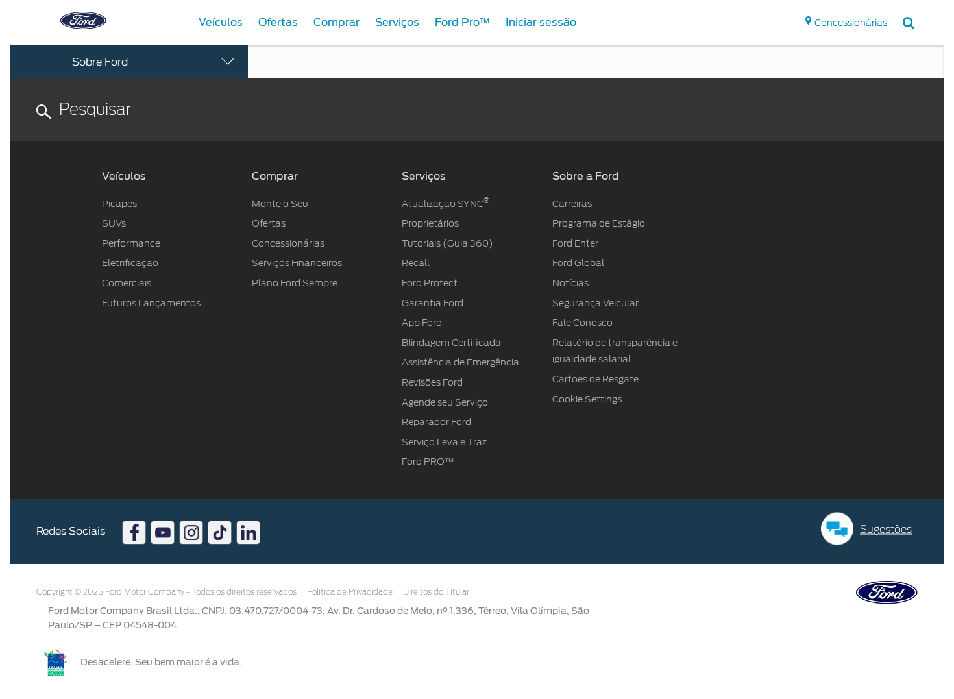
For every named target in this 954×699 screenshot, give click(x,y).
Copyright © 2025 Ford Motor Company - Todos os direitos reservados (166, 592)
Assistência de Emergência (460, 362)
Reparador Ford (436, 422)
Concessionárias (288, 243)
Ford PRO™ (428, 461)
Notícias (570, 283)
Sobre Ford (100, 62)
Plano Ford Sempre (294, 283)
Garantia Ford (432, 303)
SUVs (114, 223)
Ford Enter (575, 243)
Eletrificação (130, 263)
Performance (131, 243)
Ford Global (578, 263)
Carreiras (572, 204)
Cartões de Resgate (595, 379)
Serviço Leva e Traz (444, 442)
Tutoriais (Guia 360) (447, 243)
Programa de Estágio (598, 223)
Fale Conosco (582, 322)
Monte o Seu (280, 204)
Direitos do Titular (436, 592)
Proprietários (430, 223)
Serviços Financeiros (297, 263)
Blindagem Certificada (451, 342)
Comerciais (126, 283)
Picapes (119, 204)
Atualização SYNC (445, 204)
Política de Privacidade (350, 592)
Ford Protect (430, 283)
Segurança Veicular (595, 303)
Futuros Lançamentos (151, 303)
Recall (417, 263)
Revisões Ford (432, 382)
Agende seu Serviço (445, 402)
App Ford (422, 322)
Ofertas (269, 223)
